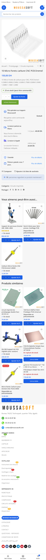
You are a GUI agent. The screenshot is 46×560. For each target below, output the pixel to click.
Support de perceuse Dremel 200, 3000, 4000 (12, 227)
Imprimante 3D (7, 489)
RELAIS (4, 455)
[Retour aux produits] (40, 66)
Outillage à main (8, 471)
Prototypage (13, 66)
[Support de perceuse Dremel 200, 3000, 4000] (12, 213)
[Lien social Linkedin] (18, 189)
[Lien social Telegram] (23, 189)
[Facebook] (7, 546)
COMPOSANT (6, 500)
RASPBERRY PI (7, 440)
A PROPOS (5, 526)
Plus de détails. (36, 157)
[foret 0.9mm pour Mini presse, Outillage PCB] (34, 213)
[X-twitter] (14, 546)
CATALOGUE (6, 522)
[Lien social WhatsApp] (21, 189)
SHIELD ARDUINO (8, 448)
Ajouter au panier (19, 97)
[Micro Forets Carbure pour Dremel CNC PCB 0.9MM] (12, 374)
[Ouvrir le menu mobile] (4, 7)
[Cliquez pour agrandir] (5, 58)
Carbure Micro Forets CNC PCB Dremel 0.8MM (11, 267)
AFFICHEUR (5, 451)
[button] (12, 240)
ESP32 (4, 436)
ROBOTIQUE (6, 493)
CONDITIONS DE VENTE (10, 537)
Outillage (6, 461)
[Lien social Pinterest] (15, 189)
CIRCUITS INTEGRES (9, 503)
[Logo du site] (23, 7)
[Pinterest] (22, 546)
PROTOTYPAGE (7, 496)
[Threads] (25, 546)
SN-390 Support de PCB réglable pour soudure (10, 350)
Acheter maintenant (10, 102)
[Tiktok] (29, 546)
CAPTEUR (5, 444)
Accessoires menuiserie (10, 479)
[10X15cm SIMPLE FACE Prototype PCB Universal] (34, 297)
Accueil (4, 66)
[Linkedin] (18, 546)
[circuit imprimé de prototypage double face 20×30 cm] (12, 297)
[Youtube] (3, 546)
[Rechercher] (42, 14)
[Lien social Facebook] (10, 189)
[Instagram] (10, 546)
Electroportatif (7, 468)
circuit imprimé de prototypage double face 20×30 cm (10, 312)
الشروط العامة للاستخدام (9, 541)
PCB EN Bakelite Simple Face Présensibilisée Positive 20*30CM (34, 348)
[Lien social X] (13, 189)
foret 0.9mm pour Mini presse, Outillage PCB (32, 227)
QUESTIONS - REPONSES (10, 533)
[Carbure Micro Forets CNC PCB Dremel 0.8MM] (12, 253)
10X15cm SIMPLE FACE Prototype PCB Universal (32, 311)
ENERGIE (5, 507)
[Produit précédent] (38, 66)
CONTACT (5, 530)
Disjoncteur (6, 510)
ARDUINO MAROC (8, 433)
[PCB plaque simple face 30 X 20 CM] (34, 366)
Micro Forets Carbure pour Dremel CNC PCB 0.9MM (11, 388)
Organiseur (6, 483)
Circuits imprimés (26, 66)
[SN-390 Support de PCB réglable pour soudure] (12, 337)
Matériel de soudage (9, 476)
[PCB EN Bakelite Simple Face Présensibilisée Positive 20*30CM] (34, 335)
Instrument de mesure (10, 464)
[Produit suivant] (43, 66)
